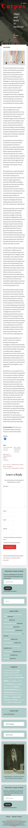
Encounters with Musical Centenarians (13, 633)
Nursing (5, 694)
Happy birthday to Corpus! (10, 623)
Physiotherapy (19, 694)
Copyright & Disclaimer (11, 820)
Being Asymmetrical (8, 642)
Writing (19, 702)
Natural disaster (18, 692)
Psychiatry (11, 697)
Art (18, 672)
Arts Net (14, 826)
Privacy (20, 820)
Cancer (17, 675)
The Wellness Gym (8, 651)
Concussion (6, 677)
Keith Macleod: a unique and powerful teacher (7, 456)
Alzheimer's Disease (8, 672)
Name (5, 511)
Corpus (13, 5)
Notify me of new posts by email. (12, 542)
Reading (6, 700)
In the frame (6, 658)
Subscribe (7, 588)
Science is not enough (7, 447)
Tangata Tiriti (7, 639)
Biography (13, 675)
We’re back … (7, 655)
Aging (17, 670)
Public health (17, 697)
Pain (4, 466)
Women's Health (12, 702)
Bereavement (7, 675)
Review (15, 700)
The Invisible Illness (8, 627)
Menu (24, 3)
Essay (21, 464)
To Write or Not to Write (9, 630)
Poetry (6, 697)
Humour (15, 684)
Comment (6, 486)
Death (14, 677)
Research (11, 699)
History (10, 684)
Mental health (8, 692)
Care (20, 675)
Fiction (14, 681)
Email (5, 519)
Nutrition (10, 694)
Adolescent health (7, 670)
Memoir (15, 690)
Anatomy (15, 672)
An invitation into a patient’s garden (12, 646)
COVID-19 (10, 677)
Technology (6, 702)
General (17, 681)
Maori (12, 687)
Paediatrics (14, 694)
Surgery (9, 466)
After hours (13, 670)
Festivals (10, 681)
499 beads (6, 620)
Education (15, 464)
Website (5, 528)
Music (13, 692)
